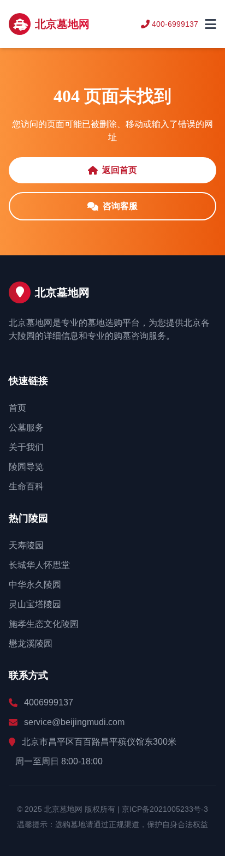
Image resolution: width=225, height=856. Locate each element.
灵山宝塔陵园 (35, 604)
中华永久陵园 (35, 584)
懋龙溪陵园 (30, 643)
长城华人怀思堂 (39, 565)
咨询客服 (120, 206)
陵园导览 (26, 466)
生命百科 (26, 486)
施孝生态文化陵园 (44, 623)
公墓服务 (26, 427)
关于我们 (26, 447)
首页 (17, 407)
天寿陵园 (26, 545)
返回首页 (119, 170)
